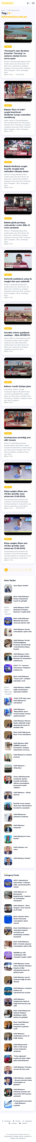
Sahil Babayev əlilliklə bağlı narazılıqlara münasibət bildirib (21, 689)
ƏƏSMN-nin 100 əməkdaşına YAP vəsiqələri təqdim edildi (22, 955)
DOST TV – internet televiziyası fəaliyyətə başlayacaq (21, 668)
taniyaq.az (22, 1138)
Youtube (24, 1123)
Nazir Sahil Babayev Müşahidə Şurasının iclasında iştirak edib (21, 620)
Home (3, 10)
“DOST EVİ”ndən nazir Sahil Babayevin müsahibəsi (22, 700)
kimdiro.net (14, 1138)
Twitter (17, 1121)
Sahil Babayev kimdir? (22, 858)
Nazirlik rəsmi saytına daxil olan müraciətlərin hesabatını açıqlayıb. (22, 806)
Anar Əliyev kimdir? (20, 585)
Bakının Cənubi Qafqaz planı (17, 386)
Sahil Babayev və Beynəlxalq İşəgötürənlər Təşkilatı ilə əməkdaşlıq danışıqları (22, 896)
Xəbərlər (8, 46)
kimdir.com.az (18, 1136)
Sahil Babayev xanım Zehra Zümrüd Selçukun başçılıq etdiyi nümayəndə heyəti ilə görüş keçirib (22, 968)
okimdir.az (27, 1136)
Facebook (7, 1121)
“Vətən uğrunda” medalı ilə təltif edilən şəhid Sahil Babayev (21, 1058)
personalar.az (8, 1136)
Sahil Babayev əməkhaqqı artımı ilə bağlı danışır (21, 1036)
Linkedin (14, 1123)
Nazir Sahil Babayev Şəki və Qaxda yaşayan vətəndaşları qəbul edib (22, 944)
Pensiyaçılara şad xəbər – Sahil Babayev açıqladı (22, 1103)
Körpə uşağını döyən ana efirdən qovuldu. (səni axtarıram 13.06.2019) (15, 494)
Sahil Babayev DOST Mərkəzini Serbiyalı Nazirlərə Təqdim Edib (21, 610)
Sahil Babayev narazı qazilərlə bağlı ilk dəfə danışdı (22, 979)
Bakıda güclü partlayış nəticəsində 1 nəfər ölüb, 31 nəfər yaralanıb (17, 225)
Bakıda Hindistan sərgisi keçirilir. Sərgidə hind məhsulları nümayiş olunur (16, 169)
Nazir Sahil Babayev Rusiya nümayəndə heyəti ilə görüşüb (21, 599)
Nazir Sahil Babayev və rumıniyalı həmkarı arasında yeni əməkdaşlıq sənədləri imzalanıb (22, 932)
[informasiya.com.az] (7, 3)
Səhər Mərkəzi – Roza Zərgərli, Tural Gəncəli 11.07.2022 (21, 908)
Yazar (11, 74)
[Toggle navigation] (33, 3)
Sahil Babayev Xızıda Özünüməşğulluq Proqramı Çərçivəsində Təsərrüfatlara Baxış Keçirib (22, 644)
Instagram (28, 1121)
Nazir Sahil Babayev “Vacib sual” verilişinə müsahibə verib (21, 679)
